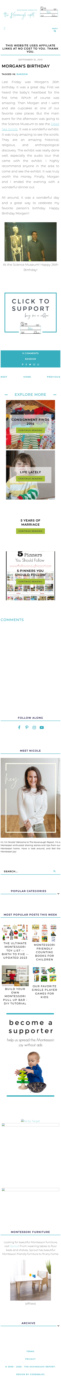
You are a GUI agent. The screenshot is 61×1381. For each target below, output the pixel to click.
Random (22, 74)
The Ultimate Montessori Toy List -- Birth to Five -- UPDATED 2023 (15, 950)
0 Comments (30, 353)
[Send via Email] (34, 364)
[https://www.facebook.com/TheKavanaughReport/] (19, 727)
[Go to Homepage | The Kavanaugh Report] (30, 20)
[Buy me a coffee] (31, 313)
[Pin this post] (22, 364)
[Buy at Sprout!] (30, 1299)
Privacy (30, 1359)
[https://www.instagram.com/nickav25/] (34, 727)
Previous (53, 377)
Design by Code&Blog (30, 1374)
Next (4, 377)
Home (27, 377)
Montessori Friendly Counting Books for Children (44, 952)
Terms (30, 1351)
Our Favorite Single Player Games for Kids (44, 992)
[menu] (3, 28)
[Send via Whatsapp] (38, 364)
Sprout (14, 1246)
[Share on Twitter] (30, 364)
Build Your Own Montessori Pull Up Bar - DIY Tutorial (15, 996)
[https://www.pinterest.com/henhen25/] (26, 727)
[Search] (54, 871)
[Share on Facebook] (26, 364)
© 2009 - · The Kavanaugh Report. (30, 1367)
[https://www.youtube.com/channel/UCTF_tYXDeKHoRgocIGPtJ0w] (41, 727)
